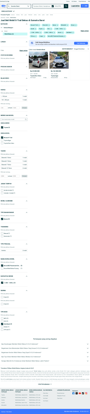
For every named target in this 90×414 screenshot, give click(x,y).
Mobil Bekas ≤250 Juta (34, 402)
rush (47, 14)
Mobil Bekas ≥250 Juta (34, 405)
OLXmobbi (45, 395)
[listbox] (39, 25)
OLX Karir (45, 398)
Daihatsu (3, 397)
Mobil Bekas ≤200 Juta (34, 400)
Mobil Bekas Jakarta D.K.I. (21, 395)
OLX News (45, 400)
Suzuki (3, 402)
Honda (3, 400)
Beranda (3, 17)
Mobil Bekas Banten (20, 400)
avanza (13, 14)
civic (39, 14)
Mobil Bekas (13, 17)
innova (18, 14)
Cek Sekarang (81, 43)
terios (51, 14)
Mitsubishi (3, 405)
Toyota (3, 395)
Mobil (7, 17)
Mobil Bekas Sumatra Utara (21, 405)
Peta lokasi (9, 411)
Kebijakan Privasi (61, 395)
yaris (43, 14)
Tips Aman (59, 398)
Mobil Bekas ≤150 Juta (34, 397)
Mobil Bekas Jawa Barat (21, 397)
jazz (26, 14)
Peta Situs (45, 393)
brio (22, 14)
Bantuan (3, 411)
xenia (35, 14)
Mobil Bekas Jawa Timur (21, 402)
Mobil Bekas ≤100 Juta (34, 395)
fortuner (30, 14)
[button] (4, 1)
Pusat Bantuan (60, 393)
